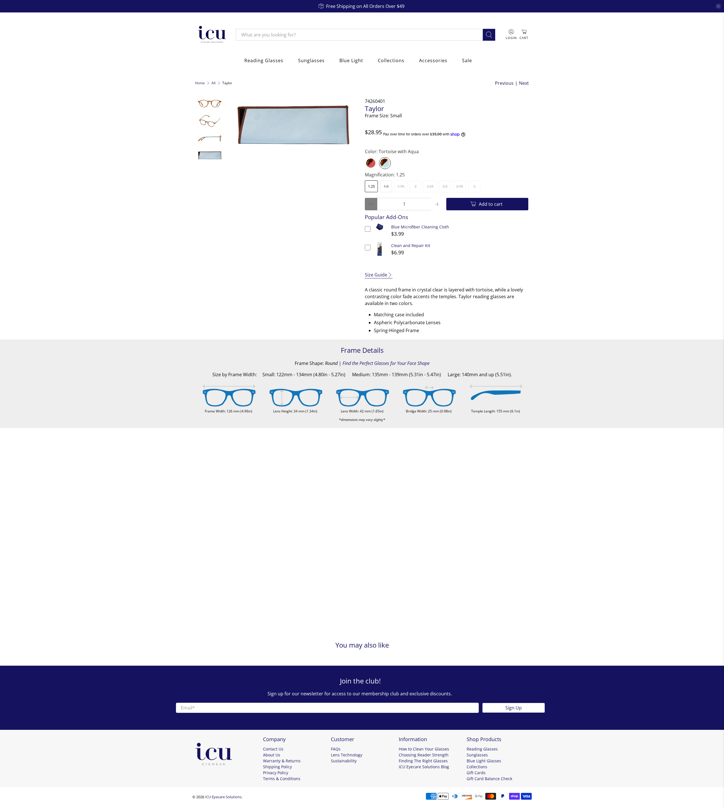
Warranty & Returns (282, 760)
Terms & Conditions (281, 778)
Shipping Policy (277, 766)
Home (200, 83)
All (214, 83)
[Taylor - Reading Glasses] (293, 126)
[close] (718, 6)
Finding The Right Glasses (423, 760)
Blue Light (351, 60)
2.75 (459, 186)
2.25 (430, 186)
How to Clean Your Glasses (424, 749)
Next (524, 83)
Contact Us (273, 749)
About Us (271, 755)
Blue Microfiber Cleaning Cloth (420, 227)
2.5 (445, 186)
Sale (467, 60)
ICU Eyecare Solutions (223, 796)
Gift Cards (476, 772)
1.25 (371, 186)
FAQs (336, 749)
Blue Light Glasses (484, 760)
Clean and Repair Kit (410, 245)
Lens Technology (346, 755)
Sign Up (513, 708)
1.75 (400, 186)
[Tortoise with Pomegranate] (371, 163)
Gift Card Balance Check (489, 778)
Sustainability (344, 760)
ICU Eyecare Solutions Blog (424, 766)
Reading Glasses (263, 60)
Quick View (379, 230)
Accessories (433, 60)
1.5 (386, 186)
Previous (504, 83)
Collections (391, 60)
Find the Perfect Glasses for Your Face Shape (386, 363)
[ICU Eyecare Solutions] (211, 34)
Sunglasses (311, 60)
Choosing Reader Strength (424, 755)
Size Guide (376, 275)
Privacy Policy (275, 772)
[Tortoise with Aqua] (385, 163)
